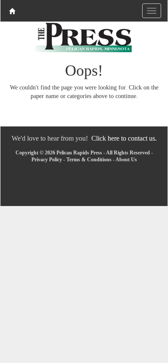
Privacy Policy (46, 160)
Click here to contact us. (124, 138)
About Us (126, 160)
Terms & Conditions (89, 160)
